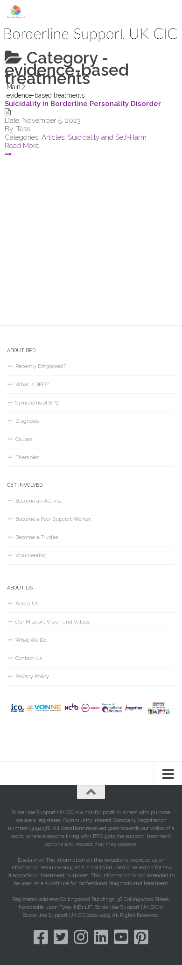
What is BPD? (32, 384)
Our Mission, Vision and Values (52, 621)
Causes (23, 439)
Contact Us (28, 658)
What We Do (30, 640)
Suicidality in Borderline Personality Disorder (83, 103)
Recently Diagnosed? (40, 366)
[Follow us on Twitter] (61, 937)
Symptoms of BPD (37, 402)
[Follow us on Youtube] (121, 937)
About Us (26, 603)
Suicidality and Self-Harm (107, 137)
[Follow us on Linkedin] (101, 937)
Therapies (27, 457)
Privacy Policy (32, 676)
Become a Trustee (36, 537)
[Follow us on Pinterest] (141, 937)
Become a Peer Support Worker (53, 519)
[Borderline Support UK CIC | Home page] (20, 12)
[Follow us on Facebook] (41, 937)
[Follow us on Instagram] (81, 937)
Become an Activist (38, 500)
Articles (53, 137)
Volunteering (31, 555)
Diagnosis (27, 421)
